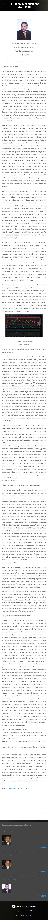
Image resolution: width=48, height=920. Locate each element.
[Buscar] (44, 4)
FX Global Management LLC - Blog (24, 5)
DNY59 (30, 911)
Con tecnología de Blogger (25, 906)
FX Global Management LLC (18, 788)
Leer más (41, 847)
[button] (44, 14)
